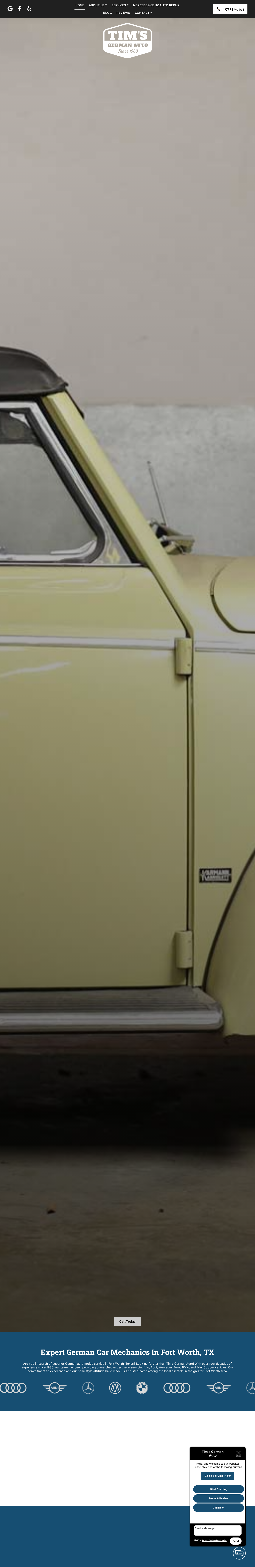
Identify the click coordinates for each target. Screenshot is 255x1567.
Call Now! (218, 1507)
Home (79, 5)
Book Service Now (217, 1476)
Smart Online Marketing (214, 1540)
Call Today (127, 1321)
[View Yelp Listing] (29, 11)
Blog (107, 13)
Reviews (123, 13)
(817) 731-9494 (232, 9)
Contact (142, 13)
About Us (97, 5)
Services (119, 5)
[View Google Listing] (10, 11)
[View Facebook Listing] (19, 11)
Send (236, 1541)
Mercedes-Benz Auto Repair (156, 5)
